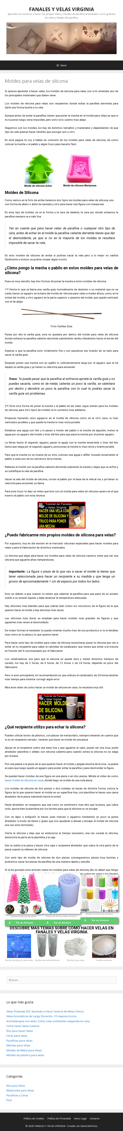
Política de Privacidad (59, 1118)
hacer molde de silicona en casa (24, 780)
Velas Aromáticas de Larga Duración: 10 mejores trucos (41, 1016)
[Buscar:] (61, 980)
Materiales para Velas (20, 1090)
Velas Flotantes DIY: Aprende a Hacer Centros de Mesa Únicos (45, 1011)
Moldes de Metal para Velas (24, 1050)
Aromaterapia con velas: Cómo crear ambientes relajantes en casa (48, 1021)
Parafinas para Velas (19, 1040)
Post (9, 1100)
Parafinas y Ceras (17, 1095)
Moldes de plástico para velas (25, 1055)
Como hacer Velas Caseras (22, 1026)
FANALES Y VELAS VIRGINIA (61, 9)
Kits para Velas (15, 1085)
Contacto (95, 1118)
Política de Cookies (34, 1118)
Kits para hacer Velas (19, 1031)
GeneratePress (89, 1125)
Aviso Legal (80, 1118)
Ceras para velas (16, 1035)
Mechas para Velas (18, 1045)
